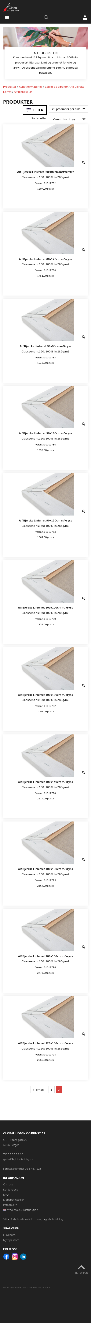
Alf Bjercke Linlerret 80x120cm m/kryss (45, 259)
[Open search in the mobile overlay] (46, 17)
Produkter (9, 87)
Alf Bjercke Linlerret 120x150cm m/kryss (45, 1043)
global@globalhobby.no (18, 1159)
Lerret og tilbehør (56, 87)
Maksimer (44, 1287)
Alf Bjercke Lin (23, 92)
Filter (38, 110)
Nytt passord (11, 1240)
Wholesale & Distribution (22, 1210)
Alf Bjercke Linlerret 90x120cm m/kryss (45, 520)
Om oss (8, 1184)
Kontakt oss (10, 1189)
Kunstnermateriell (30, 87)
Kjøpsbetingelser (13, 1200)
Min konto (9, 1235)
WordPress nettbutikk (18, 1287)
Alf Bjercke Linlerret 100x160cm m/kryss (45, 956)
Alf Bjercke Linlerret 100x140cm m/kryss (45, 782)
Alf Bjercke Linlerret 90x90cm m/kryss (45, 346)
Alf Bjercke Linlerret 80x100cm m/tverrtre (45, 172)
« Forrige (38, 1090)
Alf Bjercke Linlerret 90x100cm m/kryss (45, 433)
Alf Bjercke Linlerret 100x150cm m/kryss (45, 869)
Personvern (10, 1205)
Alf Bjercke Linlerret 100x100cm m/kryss (45, 607)
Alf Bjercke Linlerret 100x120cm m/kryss (45, 695)
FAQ (6, 1194)
